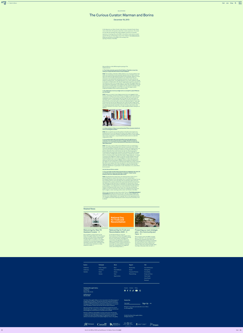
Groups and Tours (148, 274)
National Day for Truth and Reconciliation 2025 (119, 231)
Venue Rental (147, 278)
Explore (85, 264)
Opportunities (117, 276)
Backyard (146, 280)
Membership (132, 267)
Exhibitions (86, 267)
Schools (100, 274)
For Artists (101, 269)
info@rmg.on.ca (87, 294)
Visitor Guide (147, 276)
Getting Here (147, 269)
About (115, 264)
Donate (131, 269)
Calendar (86, 271)
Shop (231, 3)
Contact (131, 288)
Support (131, 264)
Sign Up (145, 303)
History (115, 271)
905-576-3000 (87, 295)
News (115, 267)
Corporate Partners (133, 271)
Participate (101, 264)
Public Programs (102, 267)
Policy (136, 288)
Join (227, 3)
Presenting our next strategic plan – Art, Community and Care (146, 232)
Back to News (13, 3)
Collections (86, 269)
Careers (126, 288)
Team (115, 274)
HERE (119, 330)
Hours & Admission (148, 267)
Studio (100, 271)
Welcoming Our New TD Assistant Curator (93, 231)
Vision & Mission (117, 269)
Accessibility (147, 271)
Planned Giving (132, 274)
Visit (223, 3)
